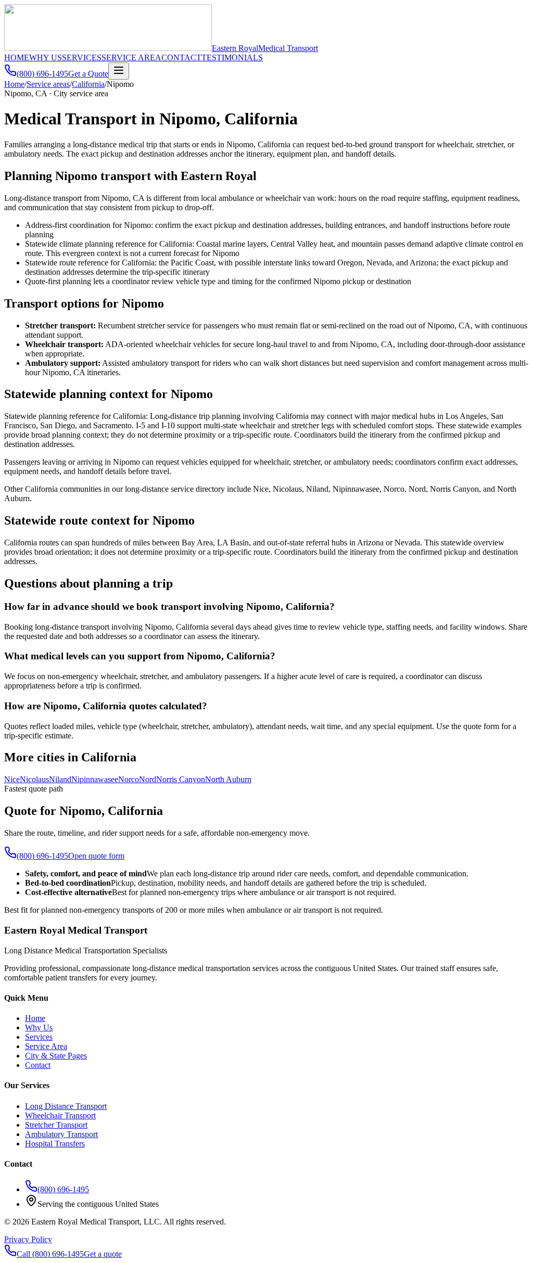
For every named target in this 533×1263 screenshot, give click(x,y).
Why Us (39, 1027)
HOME (16, 57)
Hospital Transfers (55, 1143)
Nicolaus (34, 779)
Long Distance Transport (66, 1106)
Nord (147, 779)
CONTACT (181, 57)
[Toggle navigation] (118, 71)
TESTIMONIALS (232, 57)
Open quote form (96, 855)
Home (14, 84)
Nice (12, 779)
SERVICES (81, 57)
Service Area (46, 1046)
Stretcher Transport (56, 1124)
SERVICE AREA (131, 57)
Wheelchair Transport (60, 1115)
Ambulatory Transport (61, 1134)
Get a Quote (88, 73)
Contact (37, 1065)
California (88, 84)
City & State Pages (56, 1055)
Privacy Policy (28, 1239)
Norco (128, 779)
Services (39, 1036)
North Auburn (228, 779)
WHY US (45, 57)
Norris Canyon (180, 779)
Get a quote (103, 1253)
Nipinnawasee (94, 779)
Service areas (48, 84)
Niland (60, 779)
